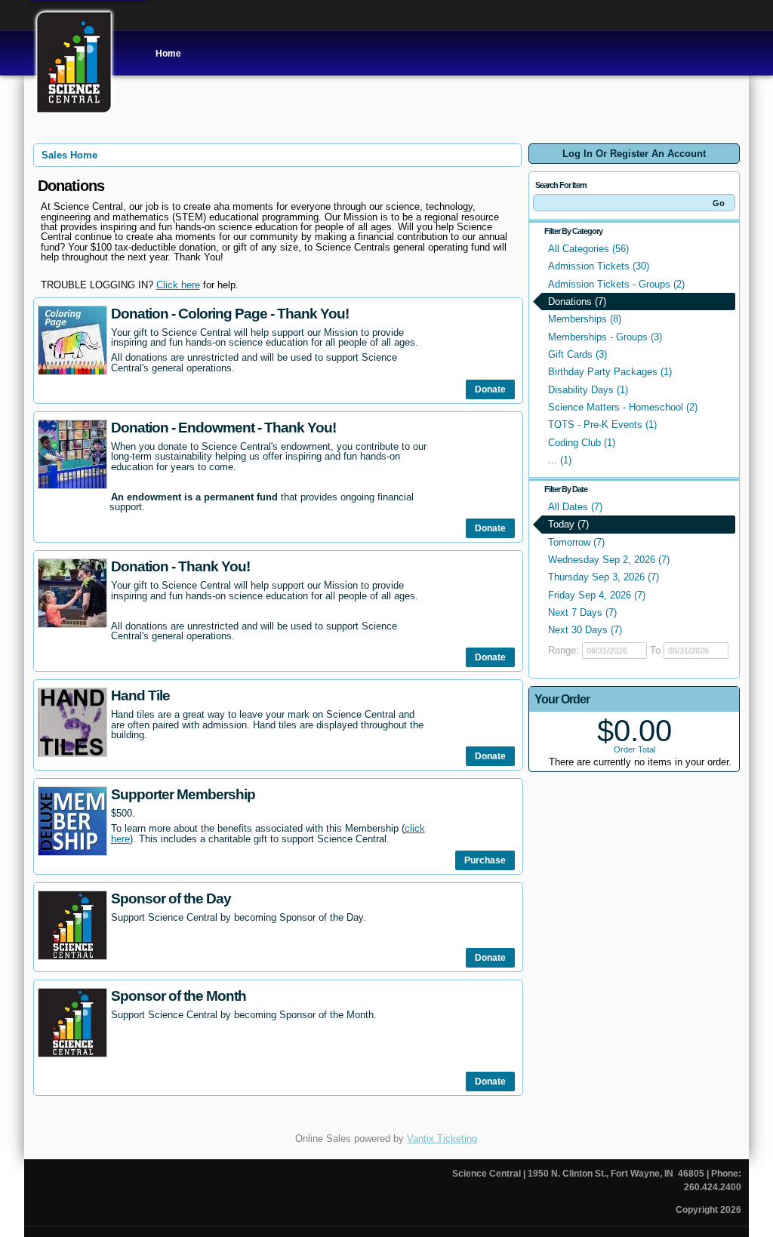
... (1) (559, 460)
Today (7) (568, 524)
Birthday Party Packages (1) (610, 371)
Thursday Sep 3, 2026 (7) (603, 577)
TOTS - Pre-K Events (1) (602, 424)
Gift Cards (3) (577, 354)
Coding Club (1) (581, 442)
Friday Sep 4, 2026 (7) (596, 595)
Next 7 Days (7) (582, 612)
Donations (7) (577, 301)
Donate (490, 389)
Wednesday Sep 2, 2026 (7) (609, 559)
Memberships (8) (584, 319)
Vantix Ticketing (442, 1138)
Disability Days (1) (588, 389)
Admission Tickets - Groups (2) (616, 284)
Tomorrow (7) (576, 542)
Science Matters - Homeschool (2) (623, 407)
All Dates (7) (575, 506)
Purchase (485, 860)
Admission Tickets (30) (598, 266)
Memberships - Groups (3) (605, 337)
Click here (178, 285)
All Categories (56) (588, 248)
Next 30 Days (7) (585, 629)
